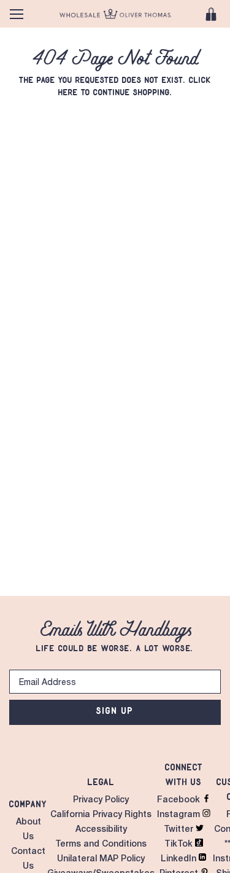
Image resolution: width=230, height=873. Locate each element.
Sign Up (115, 710)
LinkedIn (180, 859)
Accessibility (101, 830)
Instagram (179, 815)
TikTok (179, 844)
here (68, 92)
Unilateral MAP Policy (101, 859)
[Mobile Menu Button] (16, 14)
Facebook (179, 800)
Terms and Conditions (101, 844)
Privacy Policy (101, 800)
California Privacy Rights (100, 815)
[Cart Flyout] (211, 14)
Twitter (180, 830)
